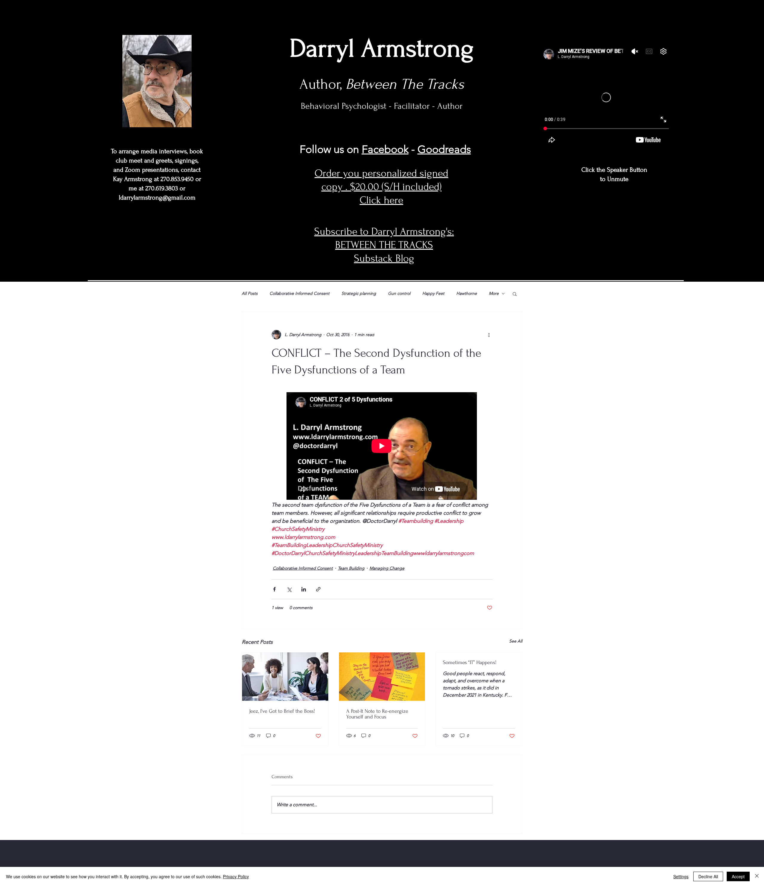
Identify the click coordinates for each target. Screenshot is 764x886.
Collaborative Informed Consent (299, 293)
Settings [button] (680, 876)
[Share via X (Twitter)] (289, 589)
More (494, 293)
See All (515, 641)
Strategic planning (358, 293)
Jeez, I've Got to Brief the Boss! (282, 711)
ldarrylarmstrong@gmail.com (157, 197)
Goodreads (444, 149)
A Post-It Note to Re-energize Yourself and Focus (377, 714)
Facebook (385, 149)
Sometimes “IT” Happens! (470, 662)
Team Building (351, 568)
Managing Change (386, 568)
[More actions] (488, 334)
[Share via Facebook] (274, 589)
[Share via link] (318, 589)
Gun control (399, 293)
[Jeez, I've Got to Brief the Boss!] (285, 676)
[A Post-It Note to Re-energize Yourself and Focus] (382, 676)
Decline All (708, 876)
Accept (738, 876)
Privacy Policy (236, 876)
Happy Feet (433, 293)
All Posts (250, 293)
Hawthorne (466, 293)
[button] (514, 293)
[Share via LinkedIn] (303, 589)
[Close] (756, 876)
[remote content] (382, 446)
